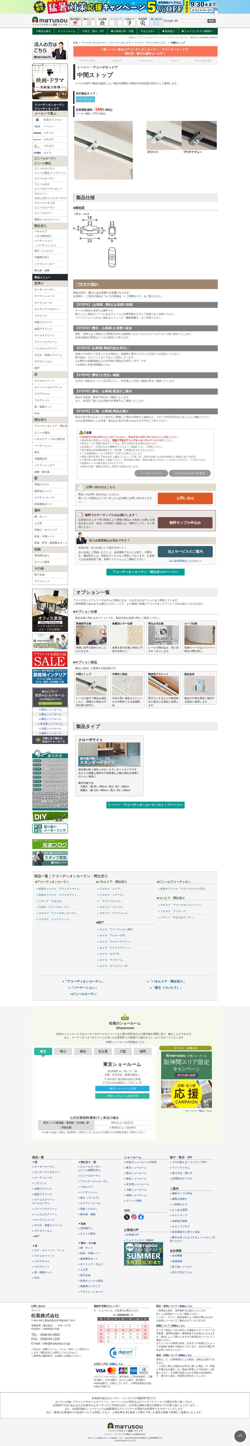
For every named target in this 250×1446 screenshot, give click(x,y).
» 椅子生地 (84, 1275)
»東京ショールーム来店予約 (122, 1095)
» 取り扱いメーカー (181, 1266)
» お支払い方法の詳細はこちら (92, 364)
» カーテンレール (42, 1177)
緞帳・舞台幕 (42, 471)
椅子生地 (39, 574)
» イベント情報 (132, 1200)
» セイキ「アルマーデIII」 (112, 935)
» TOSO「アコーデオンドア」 (54, 907)
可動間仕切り (42, 257)
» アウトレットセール (90, 1291)
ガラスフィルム (43, 361)
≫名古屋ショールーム (50, 723)
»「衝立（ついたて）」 (166, 987)
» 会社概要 (176, 1255)
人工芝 (38, 523)
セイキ (47, 152)
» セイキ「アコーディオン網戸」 (116, 929)
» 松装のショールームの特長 (140, 1162)
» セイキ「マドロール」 (111, 959)
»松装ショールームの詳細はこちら (125, 1041)
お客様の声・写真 (122, 31)
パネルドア (116, 60)
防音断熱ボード (43, 504)
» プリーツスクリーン (44, 1208)
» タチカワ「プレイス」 (111, 907)
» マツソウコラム (180, 1167)
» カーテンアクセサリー (46, 1172)
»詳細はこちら (178, 1325)
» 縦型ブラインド (42, 1194)
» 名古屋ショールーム (136, 1184)
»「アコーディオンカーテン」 (83, 981)
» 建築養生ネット (88, 1258)
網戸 (36, 368)
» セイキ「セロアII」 (109, 953)
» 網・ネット (85, 1247)
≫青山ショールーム (50, 714)
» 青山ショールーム (135, 1173)
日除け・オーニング (45, 529)
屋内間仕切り (42, 555)
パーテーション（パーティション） (45, 243)
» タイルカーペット (43, 1255)
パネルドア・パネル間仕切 (49, 439)
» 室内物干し (85, 1228)
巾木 (36, 413)
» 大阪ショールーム (135, 1189)
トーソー (49, 126)
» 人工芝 (83, 1269)
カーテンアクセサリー (47, 309)
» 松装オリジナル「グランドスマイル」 (59, 888)
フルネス (49, 145)
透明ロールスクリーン (47, 219)
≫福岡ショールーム (50, 733)
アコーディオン (87, 60)
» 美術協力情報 (178, 1220)
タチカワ (49, 139)
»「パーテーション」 (83, 987)
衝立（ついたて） (44, 250)
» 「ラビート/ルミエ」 (110, 901)
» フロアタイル (41, 1261)
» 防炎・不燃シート (89, 1253)
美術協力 (168, 31)
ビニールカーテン (44, 178)
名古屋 (103, 1051)
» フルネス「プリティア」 (173, 911)
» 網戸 (35, 1236)
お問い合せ (185, 498)
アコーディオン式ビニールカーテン (44, 205)
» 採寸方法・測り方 (181, 1173)
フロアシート (42, 400)
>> (131, 1314)
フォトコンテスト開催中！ (197, 31)
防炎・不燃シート (44, 536)
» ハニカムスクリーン (44, 1214)
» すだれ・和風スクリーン (47, 1225)
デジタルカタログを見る (190, 473)
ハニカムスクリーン (45, 348)
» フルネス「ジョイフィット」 (54, 919)
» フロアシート (41, 1266)
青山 (63, 1051)
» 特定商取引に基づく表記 (185, 1231)
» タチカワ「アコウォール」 (113, 913)
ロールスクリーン (44, 335)
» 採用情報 (176, 1261)
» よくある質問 (178, 1209)
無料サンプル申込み (185, 523)
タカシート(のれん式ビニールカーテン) (50, 196)
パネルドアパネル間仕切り (43, 233)
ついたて (174, 60)
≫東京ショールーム (50, 709)
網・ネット (40, 516)
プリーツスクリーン (45, 341)
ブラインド (40, 315)
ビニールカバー (43, 212)
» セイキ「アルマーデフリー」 (115, 941)
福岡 (143, 1051)
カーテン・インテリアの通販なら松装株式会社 (125, 1434)
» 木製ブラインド (42, 1188)
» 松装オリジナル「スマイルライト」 (58, 894)
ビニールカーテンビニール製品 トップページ (50, 170)
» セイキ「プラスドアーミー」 (115, 947)
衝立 (36, 452)
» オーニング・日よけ (90, 1264)
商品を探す (43, 31)
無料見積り (132, 317)
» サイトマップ (178, 1215)
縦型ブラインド (43, 328)
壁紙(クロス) (41, 484)
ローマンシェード (44, 296)
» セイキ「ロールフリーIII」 (113, 965)
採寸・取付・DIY (93, 31)
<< (114, 1314)
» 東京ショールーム (135, 1167)
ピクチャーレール (44, 497)
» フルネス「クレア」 (109, 888)
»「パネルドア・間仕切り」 (166, 981)
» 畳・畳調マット (42, 1272)
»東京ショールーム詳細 (122, 1088)
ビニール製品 (42, 432)
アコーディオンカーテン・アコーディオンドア (106, 42)
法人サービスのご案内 (185, 551)
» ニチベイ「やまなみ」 (50, 901)
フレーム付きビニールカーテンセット (48, 186)
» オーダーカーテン (43, 1166)
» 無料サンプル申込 (181, 1193)
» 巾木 (35, 1277)
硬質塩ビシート (43, 491)
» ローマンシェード (43, 1219)
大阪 (123, 1051)
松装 (75, 42)
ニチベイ (49, 132)
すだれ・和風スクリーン (48, 355)
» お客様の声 (131, 1234)
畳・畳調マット (43, 406)
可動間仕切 (40, 458)
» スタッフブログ (180, 1226)
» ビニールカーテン (89, 1175)
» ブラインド (39, 1183)
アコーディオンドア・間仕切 (50, 425)
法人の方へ (147, 31)
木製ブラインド (43, 322)
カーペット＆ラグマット (48, 387)
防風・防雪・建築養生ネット (50, 542)
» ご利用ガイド (132, 296)
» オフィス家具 (87, 1233)
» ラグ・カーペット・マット (48, 1250)
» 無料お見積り (178, 1198)
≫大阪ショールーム (50, 728)
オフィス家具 (42, 561)
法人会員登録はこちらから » (185, 560)
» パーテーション (88, 1192)
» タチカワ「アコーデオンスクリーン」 (181, 904)
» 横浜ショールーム (135, 1178)
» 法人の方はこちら (181, 1272)
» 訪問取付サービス (181, 1178)
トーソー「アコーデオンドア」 (150, 42)
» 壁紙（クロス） (88, 1208)
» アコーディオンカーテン (93, 1181)
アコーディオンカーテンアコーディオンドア (49, 106)
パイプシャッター (44, 263)
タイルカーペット (44, 380)
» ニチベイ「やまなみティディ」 (177, 917)
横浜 (83, 1051)
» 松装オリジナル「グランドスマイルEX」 (182, 888)
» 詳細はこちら (115, 1364)
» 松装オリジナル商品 (90, 1280)
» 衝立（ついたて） (89, 1197)
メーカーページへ (151, 473)
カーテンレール (43, 302)
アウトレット (42, 581)
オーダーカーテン (44, 289)
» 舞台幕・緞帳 (87, 1214)
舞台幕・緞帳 (42, 270)
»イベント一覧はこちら (198, 1110)
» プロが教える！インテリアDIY (188, 1162)
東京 (43, 1051)
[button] (123, 1353)
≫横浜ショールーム (50, 718)
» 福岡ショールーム (135, 1195)
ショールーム (66, 31)
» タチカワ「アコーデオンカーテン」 (58, 913)
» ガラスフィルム (42, 1230)
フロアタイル (42, 393)
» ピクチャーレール (89, 1203)
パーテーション (43, 445)
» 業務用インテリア (89, 1286)
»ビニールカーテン (83, 994)
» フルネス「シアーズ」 (111, 894)
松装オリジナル (53, 119)
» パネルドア (85, 1186)
